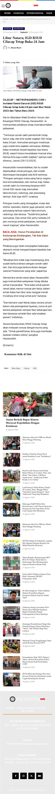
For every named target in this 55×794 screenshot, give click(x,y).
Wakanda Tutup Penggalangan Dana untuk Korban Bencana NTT (36, 641)
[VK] (35, 55)
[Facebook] (15, 55)
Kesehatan (19, 28)
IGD (34, 368)
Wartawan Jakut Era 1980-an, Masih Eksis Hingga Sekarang (36, 438)
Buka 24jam (16, 368)
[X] (22, 55)
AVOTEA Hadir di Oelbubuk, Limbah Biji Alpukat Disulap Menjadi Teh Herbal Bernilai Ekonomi (37, 543)
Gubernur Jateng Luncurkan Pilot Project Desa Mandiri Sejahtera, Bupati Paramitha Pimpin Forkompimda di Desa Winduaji (35, 610)
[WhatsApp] (42, 55)
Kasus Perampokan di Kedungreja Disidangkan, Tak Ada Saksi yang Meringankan (25, 235)
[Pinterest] (29, 55)
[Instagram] (23, 776)
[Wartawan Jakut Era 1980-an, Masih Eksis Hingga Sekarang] (11, 443)
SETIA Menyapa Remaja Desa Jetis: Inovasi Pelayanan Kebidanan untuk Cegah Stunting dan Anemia (36, 676)
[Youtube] (39, 776)
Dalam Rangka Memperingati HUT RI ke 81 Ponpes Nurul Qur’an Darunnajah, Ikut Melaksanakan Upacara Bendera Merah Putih (36, 560)
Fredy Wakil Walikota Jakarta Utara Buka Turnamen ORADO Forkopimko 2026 (36, 576)
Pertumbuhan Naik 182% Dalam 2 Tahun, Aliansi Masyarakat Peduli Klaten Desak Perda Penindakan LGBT (35, 660)
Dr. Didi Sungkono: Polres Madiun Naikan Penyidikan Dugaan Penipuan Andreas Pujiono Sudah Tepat (36, 594)
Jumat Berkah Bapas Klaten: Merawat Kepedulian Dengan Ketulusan (22, 422)
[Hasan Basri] (5, 48)
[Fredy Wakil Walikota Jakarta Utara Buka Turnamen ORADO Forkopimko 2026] (11, 580)
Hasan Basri (16, 48)
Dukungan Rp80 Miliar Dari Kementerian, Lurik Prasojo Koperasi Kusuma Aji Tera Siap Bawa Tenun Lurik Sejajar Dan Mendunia (37, 507)
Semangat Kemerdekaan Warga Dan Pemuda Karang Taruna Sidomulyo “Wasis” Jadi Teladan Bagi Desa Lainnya (36, 627)
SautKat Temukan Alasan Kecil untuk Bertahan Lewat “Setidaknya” (36, 455)
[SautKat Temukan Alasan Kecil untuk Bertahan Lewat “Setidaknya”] (11, 460)
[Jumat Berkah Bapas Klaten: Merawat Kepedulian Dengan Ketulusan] (27, 404)
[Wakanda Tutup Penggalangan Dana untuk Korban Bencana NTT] (11, 646)
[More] (42, 381)
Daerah (12, 19)
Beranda (6, 19)
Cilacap (26, 368)
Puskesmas (18, 270)
